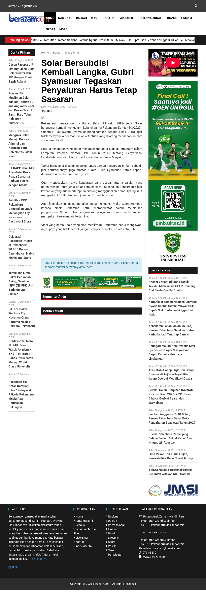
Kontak (79, 541)
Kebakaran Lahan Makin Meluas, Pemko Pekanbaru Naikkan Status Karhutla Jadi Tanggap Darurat (171, 330)
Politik (109, 18)
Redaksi (80, 525)
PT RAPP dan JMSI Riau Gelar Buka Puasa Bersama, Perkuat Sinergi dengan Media (21, 176)
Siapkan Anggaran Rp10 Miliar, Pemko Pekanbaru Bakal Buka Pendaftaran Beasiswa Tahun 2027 (172, 418)
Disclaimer (81, 537)
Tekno (111, 550)
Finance (171, 18)
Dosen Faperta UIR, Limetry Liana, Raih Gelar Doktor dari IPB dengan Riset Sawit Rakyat (21, 73)
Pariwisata (114, 554)
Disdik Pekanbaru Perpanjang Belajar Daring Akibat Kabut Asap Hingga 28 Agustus (170, 438)
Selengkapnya (38, 558)
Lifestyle (112, 537)
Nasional (65, 18)
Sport (50, 29)
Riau (94, 18)
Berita (57, 52)
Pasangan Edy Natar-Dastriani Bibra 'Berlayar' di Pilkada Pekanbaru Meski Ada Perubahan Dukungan (21, 394)
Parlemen (126, 18)
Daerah (81, 18)
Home (50, 18)
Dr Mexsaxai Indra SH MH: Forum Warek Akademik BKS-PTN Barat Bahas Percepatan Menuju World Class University (20, 353)
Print (76, 52)
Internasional (151, 18)
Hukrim (186, 18)
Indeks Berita (83, 546)
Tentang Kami (84, 520)
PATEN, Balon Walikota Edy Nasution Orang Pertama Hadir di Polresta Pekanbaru (21, 317)
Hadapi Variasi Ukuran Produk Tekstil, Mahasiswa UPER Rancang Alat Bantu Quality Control (172, 286)
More (63, 29)
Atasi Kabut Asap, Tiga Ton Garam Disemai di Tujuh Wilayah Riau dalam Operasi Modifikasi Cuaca (171, 374)
